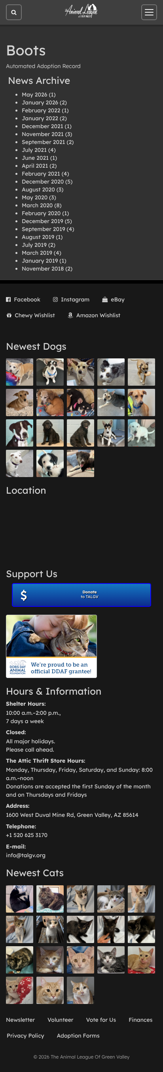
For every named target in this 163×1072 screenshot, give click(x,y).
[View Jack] (111, 433)
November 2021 (43, 134)
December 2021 (42, 126)
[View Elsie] (141, 960)
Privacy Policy (25, 1035)
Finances (140, 1019)
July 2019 (34, 244)
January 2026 (40, 102)
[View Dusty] (111, 402)
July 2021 (34, 149)
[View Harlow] (19, 899)
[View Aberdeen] (80, 929)
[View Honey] (19, 372)
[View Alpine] (80, 463)
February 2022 (41, 110)
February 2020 (41, 213)
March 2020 (37, 205)
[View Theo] (141, 372)
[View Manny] (19, 463)
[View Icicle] (50, 463)
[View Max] (111, 372)
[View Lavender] (50, 433)
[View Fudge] (50, 899)
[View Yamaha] (80, 899)
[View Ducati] (19, 929)
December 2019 (42, 221)
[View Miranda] (80, 402)
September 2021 (43, 142)
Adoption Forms (78, 1035)
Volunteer (60, 1019)
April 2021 (35, 165)
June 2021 (35, 157)
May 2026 (34, 94)
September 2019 (43, 229)
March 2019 (37, 252)
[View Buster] (80, 372)
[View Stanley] (19, 433)
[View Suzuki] (111, 899)
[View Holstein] (141, 929)
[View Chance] (50, 372)
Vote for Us (101, 1019)
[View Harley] (50, 929)
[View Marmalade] (80, 990)
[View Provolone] (50, 990)
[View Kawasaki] (141, 899)
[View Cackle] (111, 960)
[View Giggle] (80, 960)
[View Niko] (141, 402)
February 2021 (41, 173)
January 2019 (40, 260)
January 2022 (40, 118)
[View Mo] (141, 433)
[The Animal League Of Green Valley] (81, 11)
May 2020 (34, 197)
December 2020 (43, 181)
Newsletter (20, 1019)
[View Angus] (111, 929)
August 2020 (38, 189)
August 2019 (38, 237)
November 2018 (43, 268)
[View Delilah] (19, 960)
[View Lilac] (80, 433)
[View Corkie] (19, 402)
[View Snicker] (50, 960)
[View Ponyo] (50, 402)
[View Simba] (19, 990)
